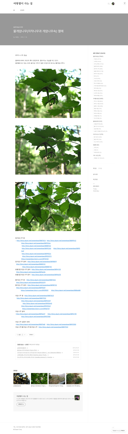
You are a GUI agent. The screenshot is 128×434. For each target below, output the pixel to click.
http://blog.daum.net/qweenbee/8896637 (30, 314)
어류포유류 (97, 152)
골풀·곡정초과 (98, 71)
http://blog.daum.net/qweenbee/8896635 (46, 275)
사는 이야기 (98, 142)
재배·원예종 (98, 95)
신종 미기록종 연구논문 (100, 131)
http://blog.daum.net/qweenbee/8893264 (36, 243)
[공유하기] (22, 334)
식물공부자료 (98, 124)
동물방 (96, 145)
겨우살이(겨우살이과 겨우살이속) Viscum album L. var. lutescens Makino (39, 352)
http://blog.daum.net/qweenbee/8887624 (31, 241)
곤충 (96, 150)
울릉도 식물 (98, 106)
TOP (113, 427)
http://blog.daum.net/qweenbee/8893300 (61, 324)
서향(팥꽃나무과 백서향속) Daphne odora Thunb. (32, 355)
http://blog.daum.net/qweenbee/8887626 (41, 280)
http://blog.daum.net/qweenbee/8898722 (42, 285)
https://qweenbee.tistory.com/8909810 (34, 290)
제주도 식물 (98, 103)
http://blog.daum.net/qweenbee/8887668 (30, 324)
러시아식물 (97, 118)
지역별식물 (98, 98)
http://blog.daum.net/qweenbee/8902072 (37, 256)
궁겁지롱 (97, 129)
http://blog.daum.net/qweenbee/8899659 (30, 288)
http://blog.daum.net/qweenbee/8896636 (30, 272)
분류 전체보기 (99, 53)
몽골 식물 (98, 108)
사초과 (97, 78)
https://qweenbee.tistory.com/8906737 (36, 309)
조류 (96, 147)
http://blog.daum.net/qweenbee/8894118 (62, 314)
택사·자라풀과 (98, 83)
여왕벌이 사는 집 (22, 3)
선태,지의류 (98, 81)
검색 (108, 3)
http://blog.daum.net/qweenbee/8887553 (53, 327)
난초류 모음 (98, 93)
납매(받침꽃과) (21, 348)
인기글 (100, 168)
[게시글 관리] (25, 334)
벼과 (96, 76)
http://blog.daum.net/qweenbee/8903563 (36, 306)
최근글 (94, 168)
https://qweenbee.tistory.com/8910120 (35, 259)
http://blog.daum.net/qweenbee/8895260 (36, 248)
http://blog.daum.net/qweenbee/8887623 (39, 296)
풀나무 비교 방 (99, 126)
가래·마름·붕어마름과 (100, 86)
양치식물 (97, 88)
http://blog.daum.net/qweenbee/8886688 (65, 290)
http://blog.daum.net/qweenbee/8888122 (36, 246)
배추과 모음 (98, 73)
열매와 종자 (98, 66)
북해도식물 (98, 111)
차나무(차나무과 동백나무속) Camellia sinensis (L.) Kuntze (34, 357)
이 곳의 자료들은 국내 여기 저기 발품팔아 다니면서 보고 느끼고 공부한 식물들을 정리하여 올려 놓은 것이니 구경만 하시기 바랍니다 (45, 399)
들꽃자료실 (20, 344)
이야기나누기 (98, 134)
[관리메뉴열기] (124, 3)
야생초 (97, 59)
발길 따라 (97, 139)
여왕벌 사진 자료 (99, 158)
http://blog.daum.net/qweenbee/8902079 (30, 282)
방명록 (22, 10)
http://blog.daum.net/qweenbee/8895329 (36, 301)
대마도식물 (98, 113)
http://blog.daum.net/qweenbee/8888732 (37, 267)
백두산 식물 (98, 101)
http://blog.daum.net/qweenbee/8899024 (36, 254)
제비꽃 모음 (98, 90)
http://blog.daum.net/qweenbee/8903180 (35, 316)
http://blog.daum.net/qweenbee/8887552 (31, 298)
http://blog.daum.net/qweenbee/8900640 (37, 303)
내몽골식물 (98, 116)
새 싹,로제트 (98, 64)
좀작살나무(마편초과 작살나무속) (27, 350)
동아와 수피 (98, 68)
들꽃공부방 (97, 121)
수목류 (26, 344)
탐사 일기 (98, 137)
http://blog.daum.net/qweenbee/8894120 (46, 269)
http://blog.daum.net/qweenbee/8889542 (61, 241)
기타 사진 (97, 155)
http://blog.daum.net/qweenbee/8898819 (42, 261)
